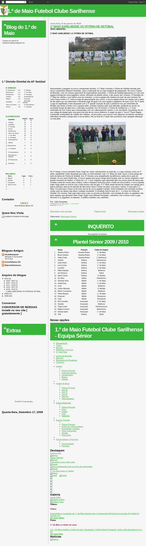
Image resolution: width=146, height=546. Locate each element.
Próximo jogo (55, 453)
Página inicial (100, 211)
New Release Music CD (24, 206)
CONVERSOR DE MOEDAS (19, 307)
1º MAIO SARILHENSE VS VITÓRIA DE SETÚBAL (82, 26)
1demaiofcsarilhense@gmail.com (13, 43)
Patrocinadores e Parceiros (67, 439)
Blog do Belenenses (13, 265)
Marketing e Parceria (64, 350)
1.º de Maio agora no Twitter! (62, 471)
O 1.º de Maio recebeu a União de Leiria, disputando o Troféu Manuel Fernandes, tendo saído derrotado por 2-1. (96, 530)
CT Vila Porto (61, 352)
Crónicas (60, 205)
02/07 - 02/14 (11, 283)
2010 (6, 279)
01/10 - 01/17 (11, 287)
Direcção (59, 358)
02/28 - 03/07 (11, 281)
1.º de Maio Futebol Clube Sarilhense (51, 11)
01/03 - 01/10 (11, 289)
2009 (6, 294)
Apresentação (61, 343)
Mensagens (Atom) (68, 216)
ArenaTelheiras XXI (12, 262)
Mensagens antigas (136, 211)
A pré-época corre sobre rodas (62, 462)
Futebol (59, 366)
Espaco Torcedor (63, 420)
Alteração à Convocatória (13, 257)
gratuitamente (11, 313)
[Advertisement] (15, 233)
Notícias (59, 348)
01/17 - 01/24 (11, 285)
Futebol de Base (62, 384)
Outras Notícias (56, 458)
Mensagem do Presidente (66, 360)
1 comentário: (74, 203)
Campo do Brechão (64, 356)
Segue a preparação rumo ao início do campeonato (71, 466)
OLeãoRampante (12, 254)
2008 (6, 296)
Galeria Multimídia (63, 403)
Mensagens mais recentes (61, 211)
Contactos (60, 362)
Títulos (59, 345)
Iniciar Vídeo (55, 497)
